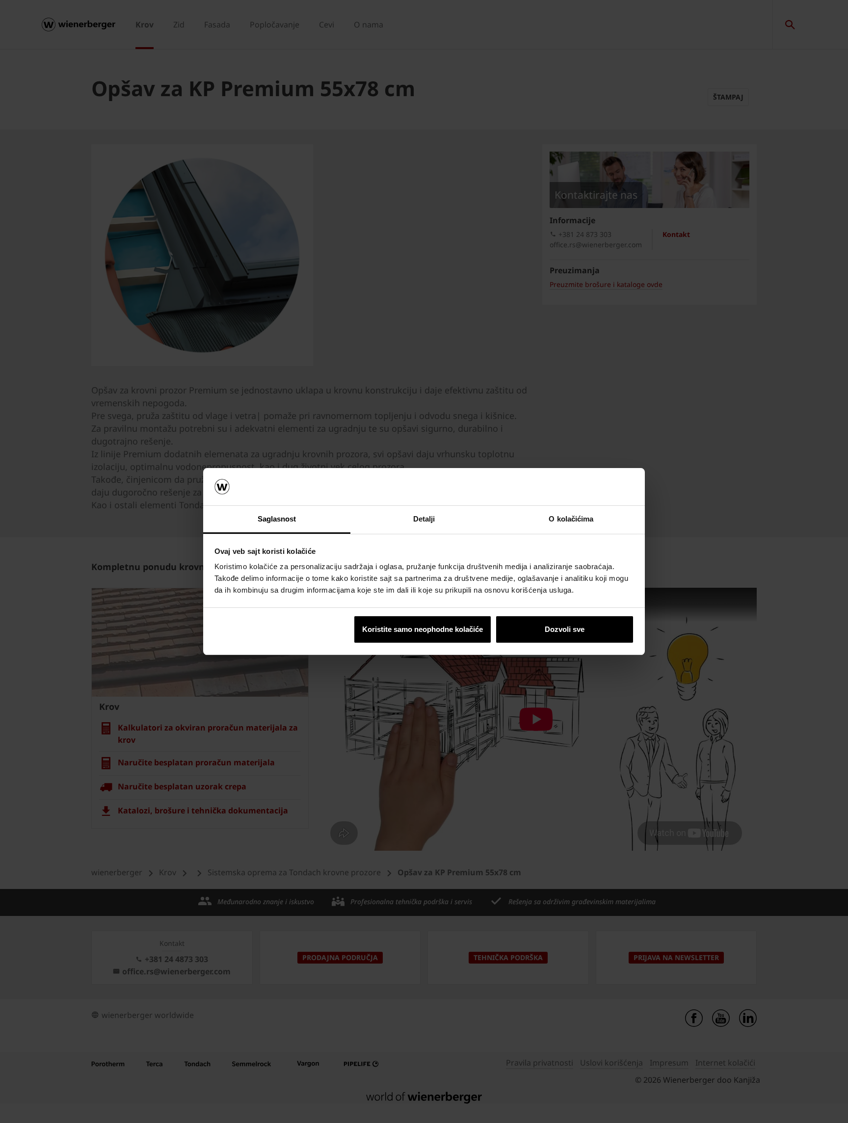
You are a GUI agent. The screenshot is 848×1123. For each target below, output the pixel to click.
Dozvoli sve (564, 629)
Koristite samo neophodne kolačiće (422, 629)
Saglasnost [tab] (277, 519)
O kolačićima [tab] (571, 519)
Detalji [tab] (424, 519)
